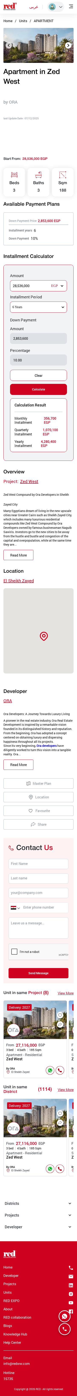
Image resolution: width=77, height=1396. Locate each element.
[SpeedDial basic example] (65, 1316)
